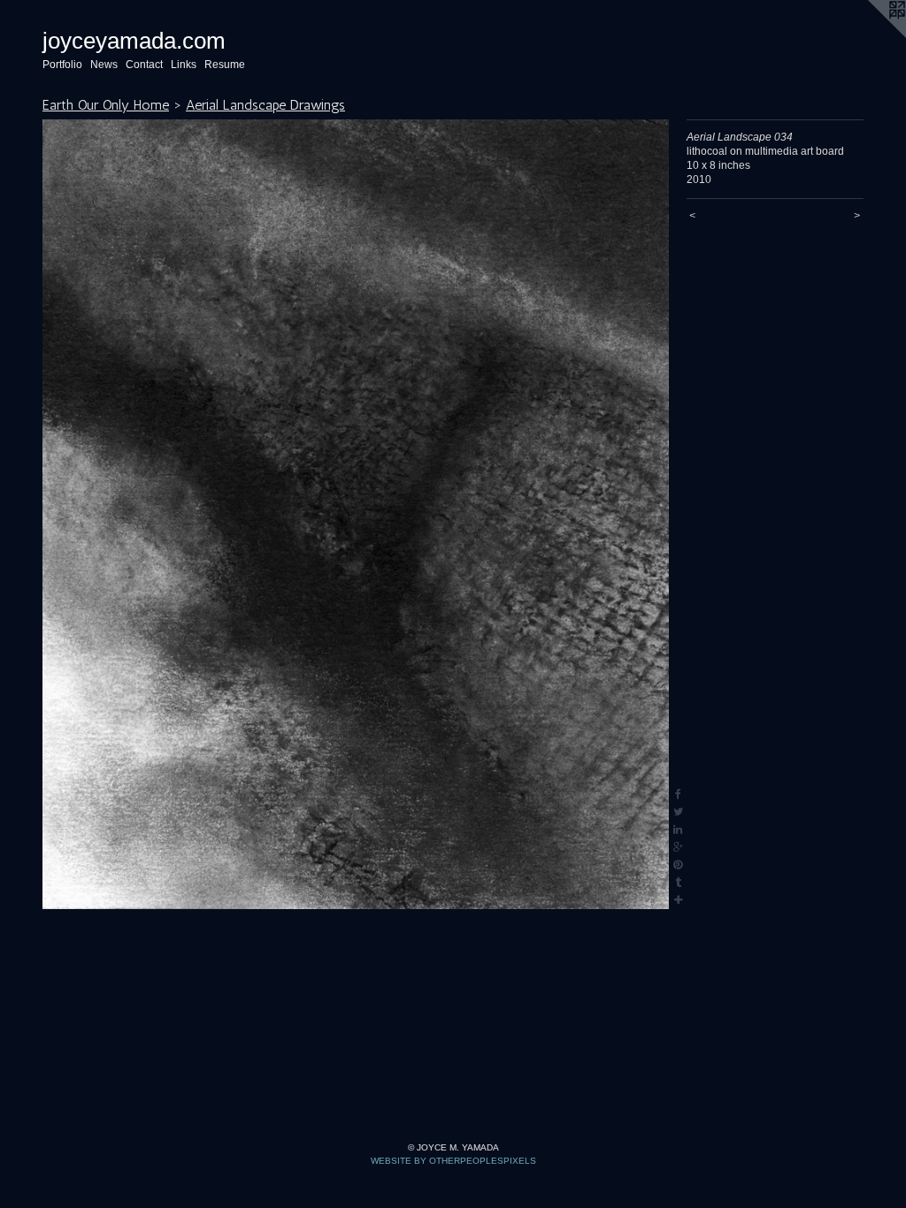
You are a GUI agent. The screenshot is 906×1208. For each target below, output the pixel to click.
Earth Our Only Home (105, 104)
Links (183, 64)
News (104, 64)
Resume (224, 64)
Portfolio (62, 64)
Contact (144, 64)
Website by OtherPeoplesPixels (453, 1161)
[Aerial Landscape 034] (355, 514)
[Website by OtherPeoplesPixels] (870, 35)
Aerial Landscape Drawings (265, 104)
